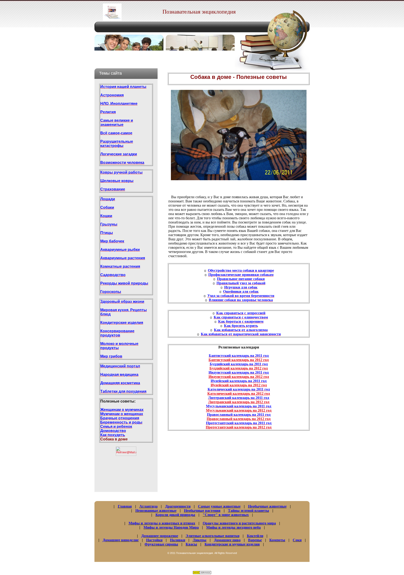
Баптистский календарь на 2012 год (239, 360)
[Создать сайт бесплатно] (202, 573)
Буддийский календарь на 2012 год (238, 368)
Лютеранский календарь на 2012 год (238, 402)
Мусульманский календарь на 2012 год (238, 410)
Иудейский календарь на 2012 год (239, 385)
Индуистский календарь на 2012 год (239, 377)
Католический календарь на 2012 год (238, 394)
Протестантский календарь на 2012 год (238, 427)
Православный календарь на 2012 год (239, 419)
